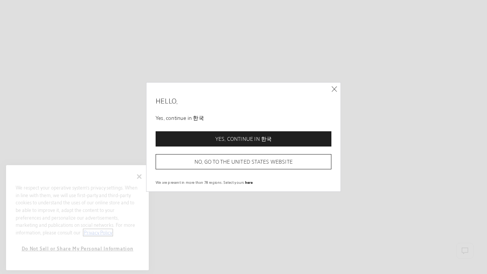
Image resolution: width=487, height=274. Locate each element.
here (249, 182)
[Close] (334, 89)
